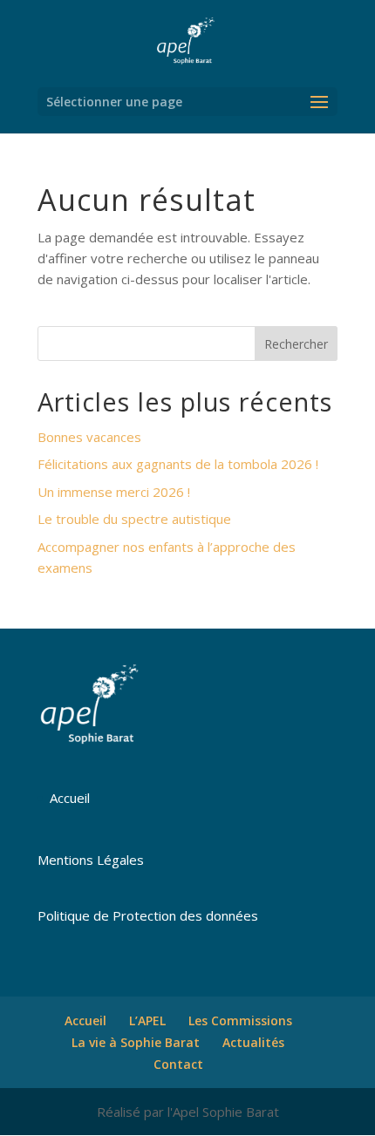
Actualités (253, 1042)
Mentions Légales (91, 859)
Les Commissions (240, 1020)
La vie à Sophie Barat (136, 1042)
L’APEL (147, 1020)
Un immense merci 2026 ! (114, 491)
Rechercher (296, 344)
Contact (178, 1064)
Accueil (70, 797)
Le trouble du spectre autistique (134, 518)
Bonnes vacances (89, 437)
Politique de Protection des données (148, 915)
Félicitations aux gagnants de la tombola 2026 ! (178, 464)
